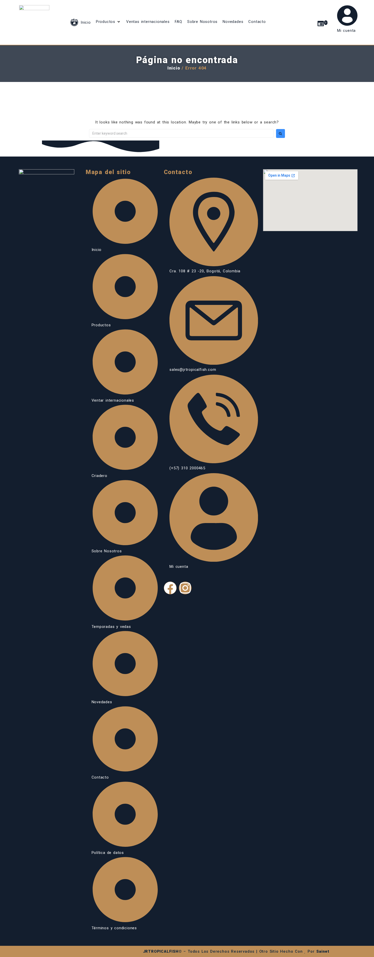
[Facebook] (170, 588)
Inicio (173, 68)
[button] (108, 21)
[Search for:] (181, 133)
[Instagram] (185, 588)
